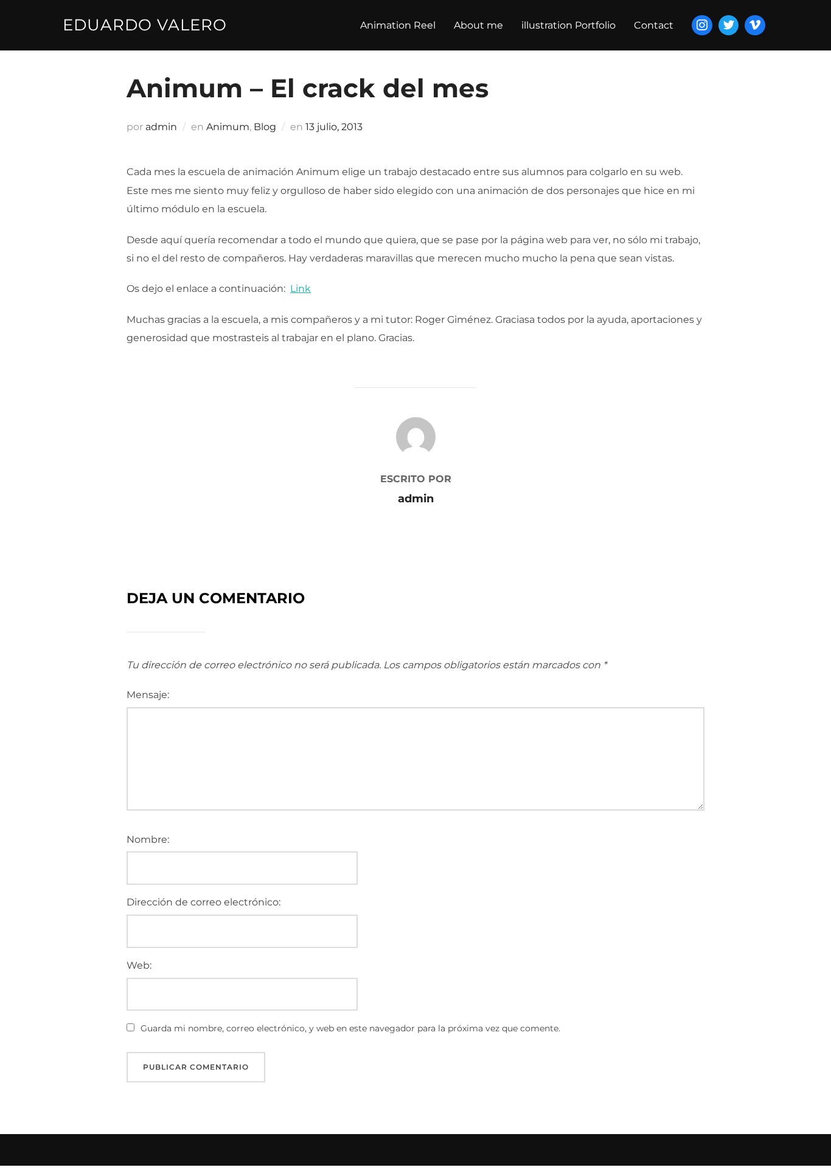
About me (478, 25)
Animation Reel (398, 25)
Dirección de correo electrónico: (203, 902)
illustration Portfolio (568, 25)
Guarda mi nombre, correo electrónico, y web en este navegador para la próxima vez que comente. (350, 1028)
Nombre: (148, 839)
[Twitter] (728, 25)
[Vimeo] (755, 25)
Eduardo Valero (145, 25)
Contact (653, 25)
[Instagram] (702, 25)
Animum (227, 127)
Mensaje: (148, 695)
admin (161, 127)
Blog (265, 127)
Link (300, 288)
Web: (139, 965)
